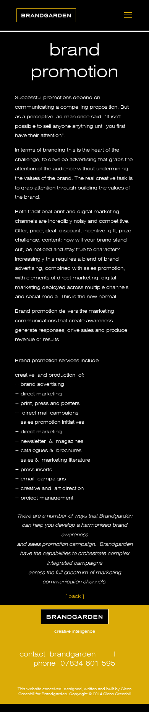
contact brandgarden (57, 653)
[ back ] (74, 595)
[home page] (74, 616)
